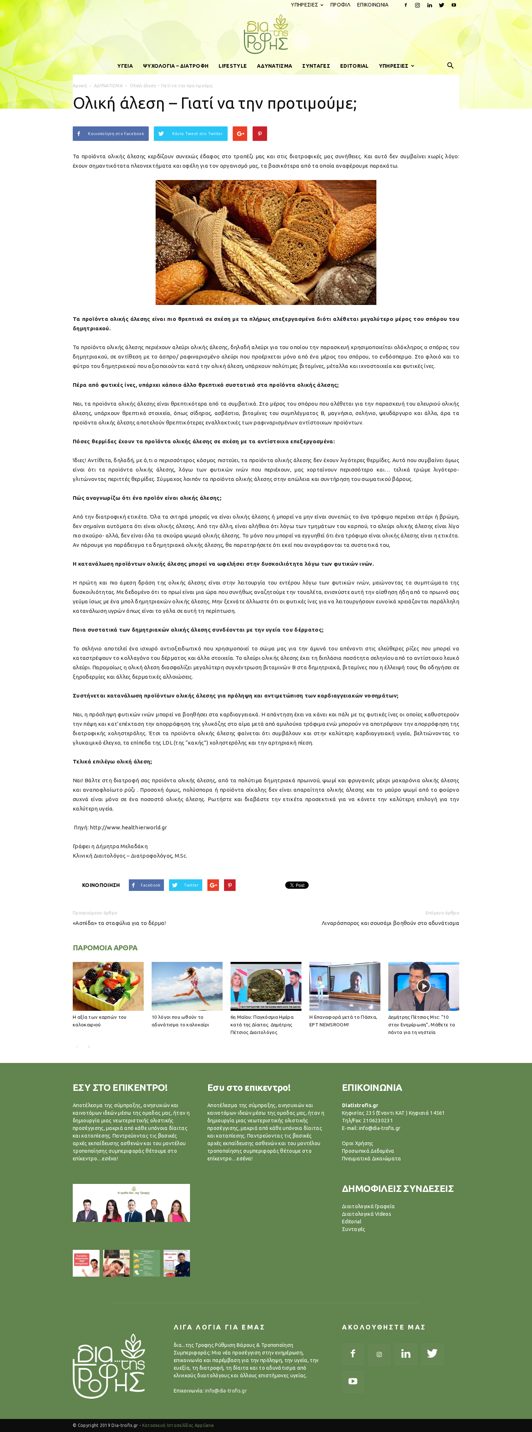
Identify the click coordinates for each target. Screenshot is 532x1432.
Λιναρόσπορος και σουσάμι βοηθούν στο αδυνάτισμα (390, 923)
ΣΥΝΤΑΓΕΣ (316, 66)
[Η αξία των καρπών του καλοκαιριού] (108, 986)
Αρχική (80, 85)
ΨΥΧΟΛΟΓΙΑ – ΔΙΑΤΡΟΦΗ (175, 66)
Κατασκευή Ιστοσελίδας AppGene (178, 1425)
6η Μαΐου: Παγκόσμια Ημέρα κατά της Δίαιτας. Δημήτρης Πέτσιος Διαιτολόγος (262, 1024)
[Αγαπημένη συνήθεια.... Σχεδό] (146, 1263)
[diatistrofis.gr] (266, 34)
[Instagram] (417, 5)
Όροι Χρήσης (357, 1143)
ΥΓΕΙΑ (125, 66)
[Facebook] (405, 5)
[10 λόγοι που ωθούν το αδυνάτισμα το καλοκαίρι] (187, 986)
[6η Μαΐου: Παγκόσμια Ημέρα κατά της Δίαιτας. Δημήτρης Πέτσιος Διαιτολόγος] (266, 986)
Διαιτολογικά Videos (366, 1214)
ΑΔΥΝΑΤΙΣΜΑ (274, 66)
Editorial (352, 1221)
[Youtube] (453, 5)
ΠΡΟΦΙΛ (340, 5)
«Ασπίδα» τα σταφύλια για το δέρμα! (119, 923)
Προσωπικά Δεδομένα (368, 1151)
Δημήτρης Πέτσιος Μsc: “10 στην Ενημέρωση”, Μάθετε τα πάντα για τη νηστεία (421, 1024)
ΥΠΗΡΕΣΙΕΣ (304, 5)
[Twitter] (441, 5)
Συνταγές (354, 1229)
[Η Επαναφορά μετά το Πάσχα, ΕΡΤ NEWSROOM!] (344, 986)
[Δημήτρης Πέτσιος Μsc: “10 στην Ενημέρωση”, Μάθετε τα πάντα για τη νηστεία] (423, 986)
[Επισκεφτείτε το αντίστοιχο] (86, 1263)
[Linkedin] (429, 5)
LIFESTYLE (233, 66)
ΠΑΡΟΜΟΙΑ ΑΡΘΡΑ (105, 947)
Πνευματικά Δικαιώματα (371, 1158)
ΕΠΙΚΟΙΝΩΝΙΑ (373, 5)
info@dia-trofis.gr (226, 1391)
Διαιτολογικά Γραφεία (368, 1206)
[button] (450, 66)
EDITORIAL (354, 66)
